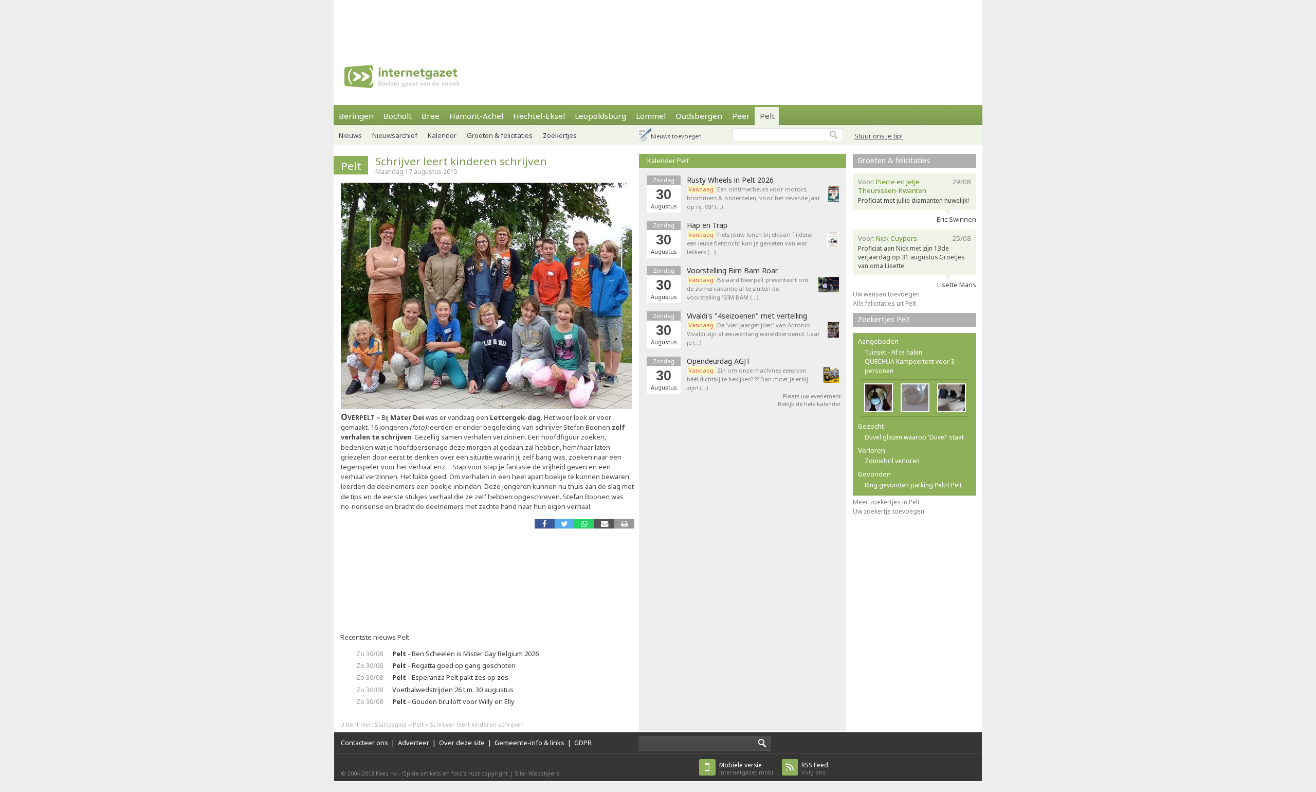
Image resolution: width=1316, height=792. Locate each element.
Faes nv (386, 773)
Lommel (651, 116)
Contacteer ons (364, 742)
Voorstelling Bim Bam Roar (732, 270)
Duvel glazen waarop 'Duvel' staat (914, 437)
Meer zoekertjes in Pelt (886, 502)
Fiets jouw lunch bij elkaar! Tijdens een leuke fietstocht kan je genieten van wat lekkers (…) (749, 243)
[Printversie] (624, 524)
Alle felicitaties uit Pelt (884, 303)
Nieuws (350, 135)
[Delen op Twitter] (565, 524)
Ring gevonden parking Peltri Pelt (913, 485)
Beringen (356, 116)
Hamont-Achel (476, 116)
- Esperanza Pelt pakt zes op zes (450, 677)
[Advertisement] (658, 23)
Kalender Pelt (668, 160)
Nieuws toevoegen (676, 136)
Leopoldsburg (600, 116)
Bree (431, 116)
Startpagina (391, 724)
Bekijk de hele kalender (809, 404)
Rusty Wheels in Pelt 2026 (730, 180)
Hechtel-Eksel (539, 116)
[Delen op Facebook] (545, 524)
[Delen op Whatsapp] (584, 524)
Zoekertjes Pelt (883, 319)
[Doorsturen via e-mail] (604, 524)
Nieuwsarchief (394, 135)
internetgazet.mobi (746, 768)
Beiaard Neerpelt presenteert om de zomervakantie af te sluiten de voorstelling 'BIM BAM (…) (747, 288)
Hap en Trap (707, 225)
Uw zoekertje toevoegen (888, 511)
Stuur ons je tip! (878, 135)
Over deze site (462, 742)
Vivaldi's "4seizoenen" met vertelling (747, 316)
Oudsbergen (698, 116)
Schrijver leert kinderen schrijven (461, 161)
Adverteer (413, 742)
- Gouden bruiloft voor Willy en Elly (453, 701)
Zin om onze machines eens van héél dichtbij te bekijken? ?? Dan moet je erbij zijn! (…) (747, 379)
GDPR (583, 742)
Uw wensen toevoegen (886, 294)
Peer (741, 116)
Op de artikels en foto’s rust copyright (455, 773)
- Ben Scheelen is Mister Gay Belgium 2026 (465, 653)
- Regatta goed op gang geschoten (454, 665)
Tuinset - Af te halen (893, 352)
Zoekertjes (560, 135)
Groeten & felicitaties (500, 135)
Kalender (442, 135)
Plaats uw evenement (812, 396)
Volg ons (814, 768)
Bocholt (397, 116)
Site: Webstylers (537, 773)
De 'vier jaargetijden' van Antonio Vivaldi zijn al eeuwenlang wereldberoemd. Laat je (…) (753, 333)
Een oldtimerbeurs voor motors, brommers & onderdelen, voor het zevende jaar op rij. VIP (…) (753, 197)
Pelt (767, 116)
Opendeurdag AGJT (719, 361)
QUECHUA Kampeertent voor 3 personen (910, 366)
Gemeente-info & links (529, 742)
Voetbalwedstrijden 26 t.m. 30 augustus (453, 689)
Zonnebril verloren (892, 460)
